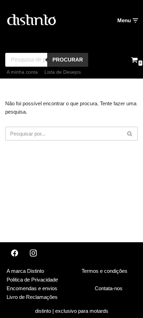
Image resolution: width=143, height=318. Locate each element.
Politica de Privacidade (32, 280)
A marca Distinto (25, 271)
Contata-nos (109, 288)
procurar (67, 60)
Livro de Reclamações (32, 297)
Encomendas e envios (32, 288)
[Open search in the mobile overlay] (46, 47)
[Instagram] (33, 253)
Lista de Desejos (62, 72)
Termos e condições (104, 271)
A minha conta (22, 72)
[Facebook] (14, 253)
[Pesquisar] (130, 134)
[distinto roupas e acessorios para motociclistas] (31, 20)
